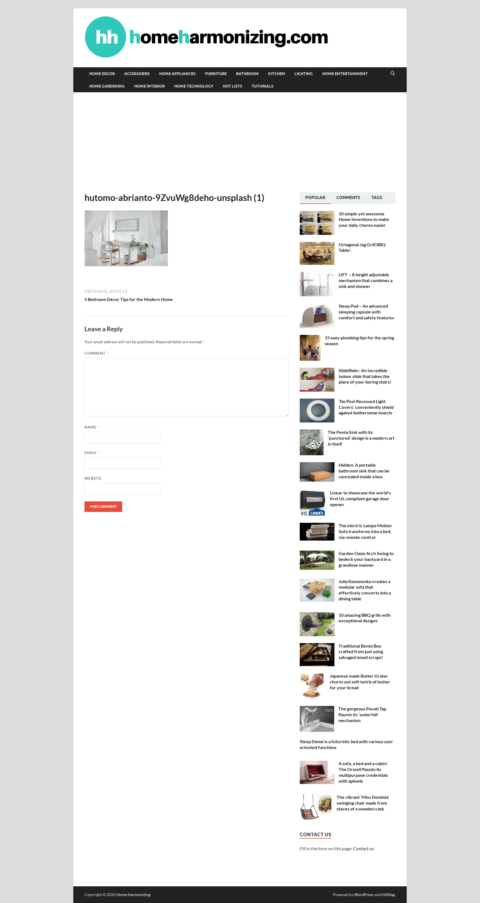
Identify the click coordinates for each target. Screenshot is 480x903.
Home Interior (149, 86)
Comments (348, 197)
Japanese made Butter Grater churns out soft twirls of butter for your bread (360, 681)
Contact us (363, 848)
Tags (376, 197)
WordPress (364, 894)
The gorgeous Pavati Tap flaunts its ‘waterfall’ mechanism (362, 714)
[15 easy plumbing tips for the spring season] (310, 338)
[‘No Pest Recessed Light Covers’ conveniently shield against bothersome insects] (317, 401)
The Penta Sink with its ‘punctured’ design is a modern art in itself (361, 437)
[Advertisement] (240, 142)
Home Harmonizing (133, 894)
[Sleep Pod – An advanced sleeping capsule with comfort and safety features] (317, 306)
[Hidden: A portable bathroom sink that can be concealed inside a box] (317, 465)
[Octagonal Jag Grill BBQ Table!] (317, 245)
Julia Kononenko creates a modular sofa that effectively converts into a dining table (365, 590)
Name (91, 427)
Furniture (216, 73)
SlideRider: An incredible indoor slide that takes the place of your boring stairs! (365, 376)
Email (92, 453)
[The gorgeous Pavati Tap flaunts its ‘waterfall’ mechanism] (317, 709)
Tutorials (262, 86)
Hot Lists (232, 86)
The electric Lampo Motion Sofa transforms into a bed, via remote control (365, 531)
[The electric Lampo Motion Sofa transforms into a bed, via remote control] (317, 526)
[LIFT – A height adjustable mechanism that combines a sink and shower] (317, 275)
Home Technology (193, 86)
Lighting (303, 73)
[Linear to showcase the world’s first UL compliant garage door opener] (313, 493)
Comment (96, 353)
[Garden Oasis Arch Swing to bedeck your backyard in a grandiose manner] (317, 553)
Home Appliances (177, 73)
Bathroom (247, 73)
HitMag (388, 894)
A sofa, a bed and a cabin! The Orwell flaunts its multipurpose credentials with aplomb (363, 772)
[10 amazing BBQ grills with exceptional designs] (317, 615)
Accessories (137, 73)
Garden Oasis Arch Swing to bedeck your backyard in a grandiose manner (366, 559)
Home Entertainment (345, 73)
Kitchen (276, 73)
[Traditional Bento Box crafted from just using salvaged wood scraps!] (317, 646)
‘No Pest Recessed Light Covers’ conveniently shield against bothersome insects (366, 407)
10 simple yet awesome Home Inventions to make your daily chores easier (364, 219)
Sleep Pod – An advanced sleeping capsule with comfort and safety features (366, 311)
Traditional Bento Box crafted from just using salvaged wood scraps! (361, 651)
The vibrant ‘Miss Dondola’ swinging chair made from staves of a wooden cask (363, 802)
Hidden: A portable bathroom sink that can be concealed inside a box (364, 470)
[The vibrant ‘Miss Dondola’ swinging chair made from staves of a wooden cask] (316, 797)
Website (93, 478)
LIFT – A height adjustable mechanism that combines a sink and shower (365, 280)
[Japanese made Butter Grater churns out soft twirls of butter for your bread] (313, 676)
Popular (315, 197)
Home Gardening (107, 86)
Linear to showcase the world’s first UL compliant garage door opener (360, 498)
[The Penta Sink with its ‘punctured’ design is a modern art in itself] (312, 432)
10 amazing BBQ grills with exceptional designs (365, 617)
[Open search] (393, 73)
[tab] (315, 198)
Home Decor (102, 73)
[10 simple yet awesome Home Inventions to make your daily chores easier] (317, 214)
